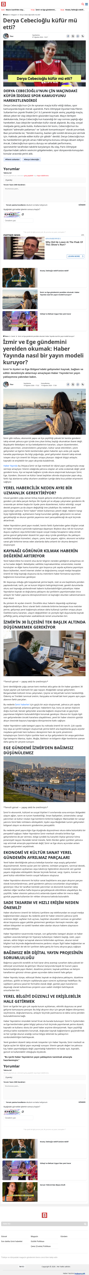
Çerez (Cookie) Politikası (41, 1246)
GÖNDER (82, 205)
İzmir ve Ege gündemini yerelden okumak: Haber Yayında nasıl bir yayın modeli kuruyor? (59, 293)
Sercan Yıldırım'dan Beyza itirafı (52, 1185)
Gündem (63, 1236)
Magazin (14, 15)
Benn (7, 15)
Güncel (4, 1236)
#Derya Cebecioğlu (31, 159)
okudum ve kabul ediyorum (26, 205)
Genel (13, 336)
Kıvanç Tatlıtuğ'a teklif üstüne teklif (54, 271)
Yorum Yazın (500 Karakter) (14, 185)
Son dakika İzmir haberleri (11, 1241)
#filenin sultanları (12, 159)
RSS (22, 1266)
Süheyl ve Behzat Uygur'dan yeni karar (55, 314)
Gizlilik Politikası (37, 1241)
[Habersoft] (80, 1273)
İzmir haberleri (22, 704)
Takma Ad (7, 173)
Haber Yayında (10, 465)
